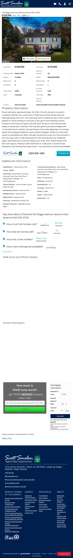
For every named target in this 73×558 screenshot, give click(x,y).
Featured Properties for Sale (61, 512)
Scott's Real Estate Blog (61, 521)
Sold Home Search (31, 511)
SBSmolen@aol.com (11, 476)
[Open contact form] (55, 4)
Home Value (43, 504)
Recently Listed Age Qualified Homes (11, 510)
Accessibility (36, 554)
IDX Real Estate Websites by (11, 554)
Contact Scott (64, 554)
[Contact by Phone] (60, 4)
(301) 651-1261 (36, 153)
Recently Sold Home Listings (61, 517)
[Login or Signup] (65, 4)
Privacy (50, 554)
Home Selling (43, 498)
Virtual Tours (29, 513)
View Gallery (30, 59)
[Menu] (70, 4)
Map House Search (31, 500)
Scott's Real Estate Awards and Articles (61, 506)
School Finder (43, 507)
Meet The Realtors (60, 501)
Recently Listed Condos (12, 507)
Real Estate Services (60, 497)
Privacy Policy (36, 556)
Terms (44, 554)
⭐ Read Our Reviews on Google (15, 487)
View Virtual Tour (43, 59)
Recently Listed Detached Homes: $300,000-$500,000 (14, 514)
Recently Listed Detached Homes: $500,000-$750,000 (14, 518)
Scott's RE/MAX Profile (12, 483)
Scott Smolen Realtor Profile (61, 526)
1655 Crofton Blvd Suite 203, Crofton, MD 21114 (20, 480)
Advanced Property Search (30, 497)
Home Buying (43, 496)
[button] (5, 40)
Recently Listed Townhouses (10, 503)
